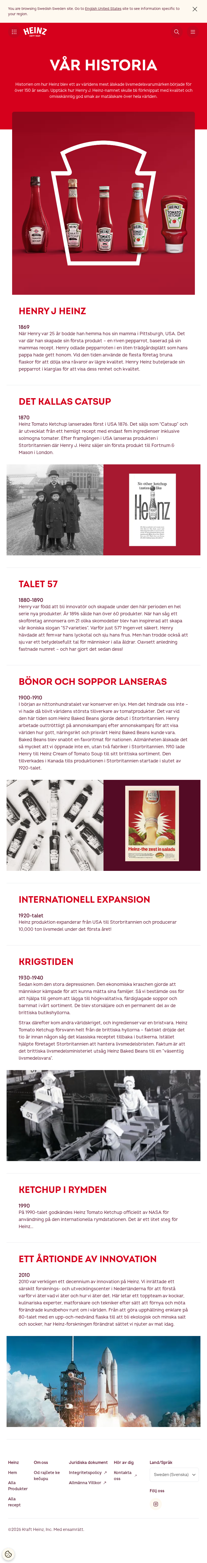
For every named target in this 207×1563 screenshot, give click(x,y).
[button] (14, 32)
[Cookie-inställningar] (8, 1554)
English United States (103, 9)
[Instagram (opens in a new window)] (156, 1504)
